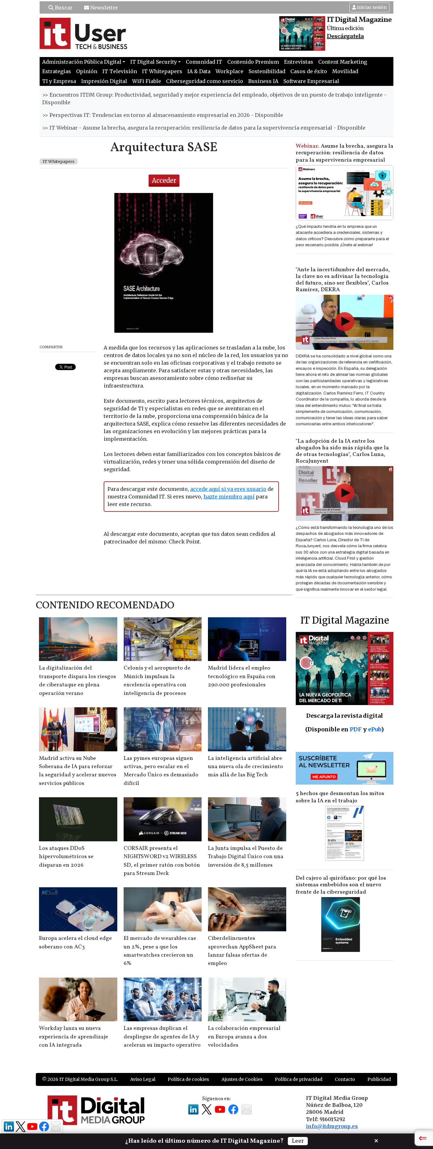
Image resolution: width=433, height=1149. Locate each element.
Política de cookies (188, 1079)
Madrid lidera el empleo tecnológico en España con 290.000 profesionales (241, 676)
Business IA (263, 81)
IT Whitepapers (162, 71)
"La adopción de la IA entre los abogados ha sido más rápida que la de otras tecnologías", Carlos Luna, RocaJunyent (342, 451)
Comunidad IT (204, 62)
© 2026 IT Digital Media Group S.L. (80, 1079)
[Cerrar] (376, 1140)
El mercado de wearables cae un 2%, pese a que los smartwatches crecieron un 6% (160, 950)
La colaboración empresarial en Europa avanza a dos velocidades (244, 1036)
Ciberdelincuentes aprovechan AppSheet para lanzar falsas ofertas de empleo (242, 950)
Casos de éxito (308, 71)
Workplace (229, 71)
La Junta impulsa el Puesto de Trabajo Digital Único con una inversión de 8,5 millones (245, 856)
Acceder (164, 180)
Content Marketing (342, 62)
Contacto (345, 1079)
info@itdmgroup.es (332, 1126)
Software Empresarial (311, 81)
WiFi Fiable (146, 81)
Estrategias (56, 71)
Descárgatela (345, 36)
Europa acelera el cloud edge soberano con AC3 (75, 942)
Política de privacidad (298, 1079)
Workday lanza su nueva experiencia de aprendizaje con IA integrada (73, 1036)
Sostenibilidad (267, 71)
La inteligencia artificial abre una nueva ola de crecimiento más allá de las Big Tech (245, 766)
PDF (356, 729)
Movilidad (345, 71)
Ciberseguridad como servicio (204, 81)
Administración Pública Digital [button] (81, 62)
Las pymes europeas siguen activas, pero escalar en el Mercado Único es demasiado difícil (161, 770)
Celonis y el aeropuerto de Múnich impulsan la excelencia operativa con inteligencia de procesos (157, 680)
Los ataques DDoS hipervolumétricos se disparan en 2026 (66, 856)
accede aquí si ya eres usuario (228, 489)
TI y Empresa (59, 81)
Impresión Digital (104, 81)
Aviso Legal (142, 1079)
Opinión (86, 71)
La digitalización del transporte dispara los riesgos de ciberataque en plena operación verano (77, 680)
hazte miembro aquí (229, 496)
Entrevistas (298, 62)
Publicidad (379, 1079)
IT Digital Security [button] (153, 62)
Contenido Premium (253, 62)
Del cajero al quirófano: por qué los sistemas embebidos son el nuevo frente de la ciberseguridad (341, 885)
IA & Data (198, 71)
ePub (374, 729)
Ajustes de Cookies (242, 1079)
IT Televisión (119, 71)
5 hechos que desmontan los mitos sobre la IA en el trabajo (340, 797)
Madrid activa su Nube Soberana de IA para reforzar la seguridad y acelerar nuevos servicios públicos (77, 770)
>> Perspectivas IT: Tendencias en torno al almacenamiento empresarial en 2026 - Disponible (162, 115)
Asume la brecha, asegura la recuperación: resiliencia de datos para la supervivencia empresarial (344, 153)
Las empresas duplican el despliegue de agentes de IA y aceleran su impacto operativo (162, 1036)
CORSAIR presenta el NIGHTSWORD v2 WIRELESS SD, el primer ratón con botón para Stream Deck (162, 860)
